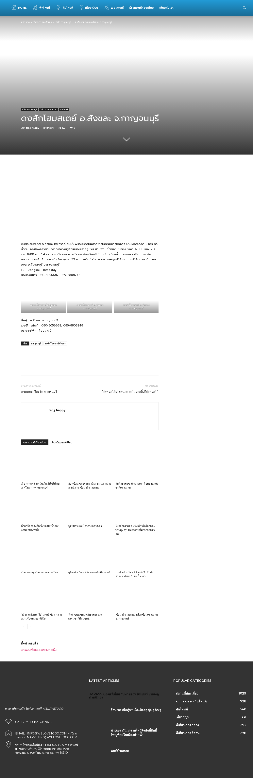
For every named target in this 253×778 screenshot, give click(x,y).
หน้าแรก (25, 22)
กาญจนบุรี (36, 343)
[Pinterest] (67, 175)
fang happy (32, 128)
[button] (244, 8)
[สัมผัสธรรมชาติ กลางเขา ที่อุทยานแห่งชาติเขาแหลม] (137, 465)
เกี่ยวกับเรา (166, 8)
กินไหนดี (67, 8)
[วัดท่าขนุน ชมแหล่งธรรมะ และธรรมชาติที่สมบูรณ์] (89, 596)
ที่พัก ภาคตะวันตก (42, 22)
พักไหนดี (44, 8)
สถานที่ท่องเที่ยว (143, 8)
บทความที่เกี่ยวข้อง (34, 442)
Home (22, 8)
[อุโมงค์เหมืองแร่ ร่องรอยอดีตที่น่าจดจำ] (89, 554)
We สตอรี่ (117, 8)
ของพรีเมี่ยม (111, 694)
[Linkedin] (86, 175)
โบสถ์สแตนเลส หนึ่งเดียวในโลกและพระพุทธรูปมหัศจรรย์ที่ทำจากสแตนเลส (135, 530)
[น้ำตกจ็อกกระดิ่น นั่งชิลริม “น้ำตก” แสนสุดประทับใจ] (42, 508)
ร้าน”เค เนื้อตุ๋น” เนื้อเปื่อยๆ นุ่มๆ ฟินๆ (136, 710)
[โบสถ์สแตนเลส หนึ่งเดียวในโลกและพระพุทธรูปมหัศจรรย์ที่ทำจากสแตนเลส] (137, 508)
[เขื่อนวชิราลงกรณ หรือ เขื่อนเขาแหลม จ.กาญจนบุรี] (137, 596)
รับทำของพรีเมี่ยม (133, 694)
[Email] (95, 175)
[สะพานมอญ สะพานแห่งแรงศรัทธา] (42, 554)
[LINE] (113, 175)
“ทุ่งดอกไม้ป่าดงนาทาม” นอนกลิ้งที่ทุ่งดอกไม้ (130, 391)
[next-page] (29, 626)
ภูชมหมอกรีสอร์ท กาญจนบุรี (39, 391)
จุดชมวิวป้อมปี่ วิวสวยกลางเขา (85, 526)
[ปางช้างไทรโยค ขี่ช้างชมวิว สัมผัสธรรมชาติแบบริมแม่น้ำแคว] (137, 554)
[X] (58, 175)
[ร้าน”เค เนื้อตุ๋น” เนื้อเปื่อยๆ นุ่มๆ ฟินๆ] (98, 713)
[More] (122, 175)
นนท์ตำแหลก (120, 750)
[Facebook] (49, 175)
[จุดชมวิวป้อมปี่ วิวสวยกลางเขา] (89, 508)
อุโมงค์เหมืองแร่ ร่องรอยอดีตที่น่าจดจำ (89, 572)
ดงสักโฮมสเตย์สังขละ (55, 343)
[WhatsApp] (76, 175)
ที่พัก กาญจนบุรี (63, 22)
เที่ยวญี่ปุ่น (91, 8)
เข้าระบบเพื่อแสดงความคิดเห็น (39, 650)
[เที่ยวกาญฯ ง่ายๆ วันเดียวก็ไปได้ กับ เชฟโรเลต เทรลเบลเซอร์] (42, 465)
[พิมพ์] (104, 175)
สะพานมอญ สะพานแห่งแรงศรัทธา (40, 572)
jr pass (95, 694)
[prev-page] (23, 626)
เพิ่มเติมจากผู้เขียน (61, 442)
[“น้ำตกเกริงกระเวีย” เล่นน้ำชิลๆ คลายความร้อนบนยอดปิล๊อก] (42, 596)
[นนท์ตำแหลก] (98, 754)
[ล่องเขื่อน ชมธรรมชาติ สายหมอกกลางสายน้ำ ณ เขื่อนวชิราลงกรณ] (89, 465)
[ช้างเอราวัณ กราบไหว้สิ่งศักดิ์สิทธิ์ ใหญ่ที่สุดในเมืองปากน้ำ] (98, 734)
